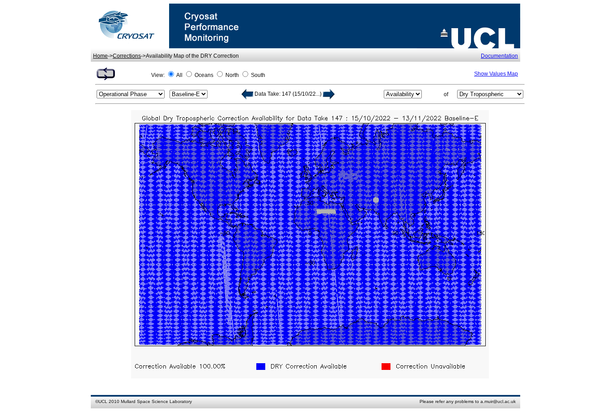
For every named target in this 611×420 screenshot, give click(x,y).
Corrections (127, 56)
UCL (102, 401)
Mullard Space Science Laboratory (156, 401)
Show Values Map (496, 74)
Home (100, 56)
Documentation (499, 56)
